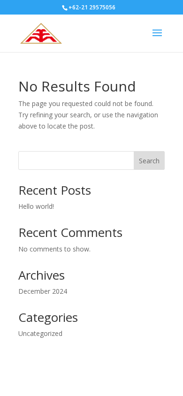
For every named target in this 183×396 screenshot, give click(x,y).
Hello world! (36, 206)
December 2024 (42, 291)
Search (149, 160)
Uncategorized (40, 333)
